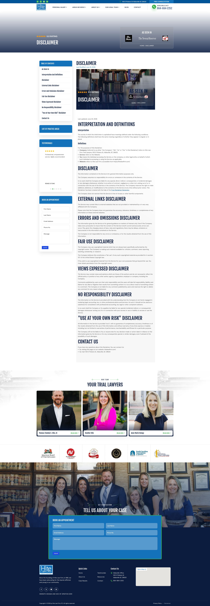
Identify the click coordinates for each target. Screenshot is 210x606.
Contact (137, 7)
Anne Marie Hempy (137, 433)
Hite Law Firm (56, 603)
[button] (50, 188)
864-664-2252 (164, 8)
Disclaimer (45, 80)
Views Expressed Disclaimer (51, 102)
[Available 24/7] (154, 7)
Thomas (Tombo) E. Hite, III (48, 433)
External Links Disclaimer (50, 85)
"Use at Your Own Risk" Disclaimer (54, 113)
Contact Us (45, 118)
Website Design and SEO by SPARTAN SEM (55, 594)
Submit (45, 247)
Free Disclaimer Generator (120, 190)
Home (142, 46)
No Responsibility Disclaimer (51, 107)
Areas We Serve (78, 7)
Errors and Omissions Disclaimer (53, 91)
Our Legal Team (111, 7)
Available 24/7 (163, 5)
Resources (101, 577)
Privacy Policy (157, 603)
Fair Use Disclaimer (48, 96)
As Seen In (45, 69)
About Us (95, 7)
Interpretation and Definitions (52, 75)
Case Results (83, 581)
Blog (127, 7)
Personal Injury (59, 7)
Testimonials (101, 573)
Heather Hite (89, 433)
